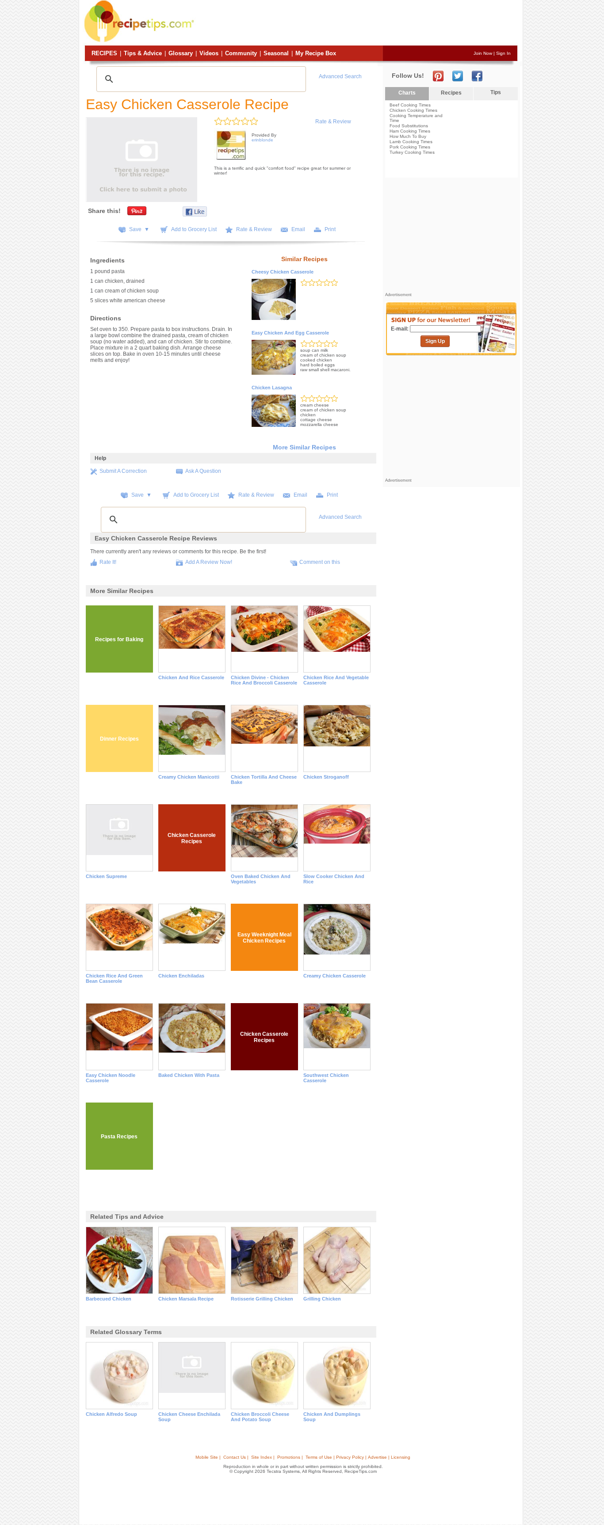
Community (241, 53)
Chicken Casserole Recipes (192, 838)
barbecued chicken (108, 1298)
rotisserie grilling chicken (262, 1298)
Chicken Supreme (106, 876)
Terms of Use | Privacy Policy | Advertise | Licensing (358, 1457)
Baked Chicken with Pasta (188, 1075)
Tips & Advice (143, 53)
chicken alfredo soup (111, 1414)
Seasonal (276, 53)
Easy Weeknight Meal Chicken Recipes (264, 938)
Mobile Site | (208, 1457)
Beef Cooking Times (410, 105)
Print (330, 229)
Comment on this (319, 562)
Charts (407, 93)
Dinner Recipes (119, 739)
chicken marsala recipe (186, 1298)
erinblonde (262, 139)
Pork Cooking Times (410, 147)
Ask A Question (203, 471)
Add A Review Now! (208, 562)
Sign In (503, 53)
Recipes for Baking (119, 639)
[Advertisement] (357, 23)
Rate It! (107, 562)
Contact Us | (235, 1457)
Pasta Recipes (119, 1136)
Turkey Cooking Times (412, 152)
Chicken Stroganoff (326, 777)
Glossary (180, 53)
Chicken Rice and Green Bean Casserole (114, 978)
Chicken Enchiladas (181, 975)
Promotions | (290, 1457)
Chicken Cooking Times (413, 110)
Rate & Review (333, 121)
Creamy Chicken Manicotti (188, 777)
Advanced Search (340, 76)
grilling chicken (322, 1298)
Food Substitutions (409, 125)
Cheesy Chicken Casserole (282, 271)
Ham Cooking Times (410, 131)
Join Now (483, 53)
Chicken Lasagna (272, 387)
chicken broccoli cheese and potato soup (260, 1416)
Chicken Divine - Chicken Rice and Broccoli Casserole (264, 680)
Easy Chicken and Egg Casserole (290, 332)
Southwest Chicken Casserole (326, 1077)
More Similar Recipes (304, 447)
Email (298, 229)
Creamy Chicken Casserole (334, 975)
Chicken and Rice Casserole (191, 677)
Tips (495, 92)
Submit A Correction (123, 471)
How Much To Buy (408, 136)
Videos (208, 53)
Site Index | (263, 1457)
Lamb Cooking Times (411, 141)
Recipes (104, 53)
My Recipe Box (315, 53)
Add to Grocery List (194, 229)
